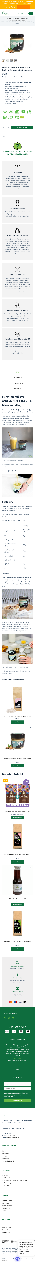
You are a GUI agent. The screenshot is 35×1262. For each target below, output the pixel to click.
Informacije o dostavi (10, 1178)
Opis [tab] (17, 372)
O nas (5, 1175)
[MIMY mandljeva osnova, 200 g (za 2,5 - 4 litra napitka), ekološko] (17, 740)
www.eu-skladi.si (15, 1252)
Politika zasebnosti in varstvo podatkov (15, 1180)
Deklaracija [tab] (17, 377)
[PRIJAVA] (19, 13)
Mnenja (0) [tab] (17, 388)
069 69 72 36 (11, 1135)
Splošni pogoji (8, 1183)
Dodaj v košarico (22, 127)
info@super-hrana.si (13, 1137)
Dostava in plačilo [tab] (17, 383)
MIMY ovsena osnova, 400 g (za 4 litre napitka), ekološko (17, 716)
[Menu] (31, 13)
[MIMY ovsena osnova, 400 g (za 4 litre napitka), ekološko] (17, 698)
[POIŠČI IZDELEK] (22, 13)
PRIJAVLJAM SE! (17, 1100)
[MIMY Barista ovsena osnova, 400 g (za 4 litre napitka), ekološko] (17, 836)
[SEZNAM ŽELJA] (25, 13)
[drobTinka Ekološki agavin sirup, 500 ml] (17, 880)
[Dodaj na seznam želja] (4, 136)
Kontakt (6, 1185)
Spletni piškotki (25, 1258)
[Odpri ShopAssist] (17, 1259)
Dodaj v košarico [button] (17, 722)
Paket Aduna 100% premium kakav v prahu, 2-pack (17, 811)
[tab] (16, 1069)
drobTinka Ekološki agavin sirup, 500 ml (17, 898)
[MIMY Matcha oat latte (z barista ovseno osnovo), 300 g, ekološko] (17, 923)
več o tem (11, 1096)
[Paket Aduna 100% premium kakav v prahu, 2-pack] (17, 793)
